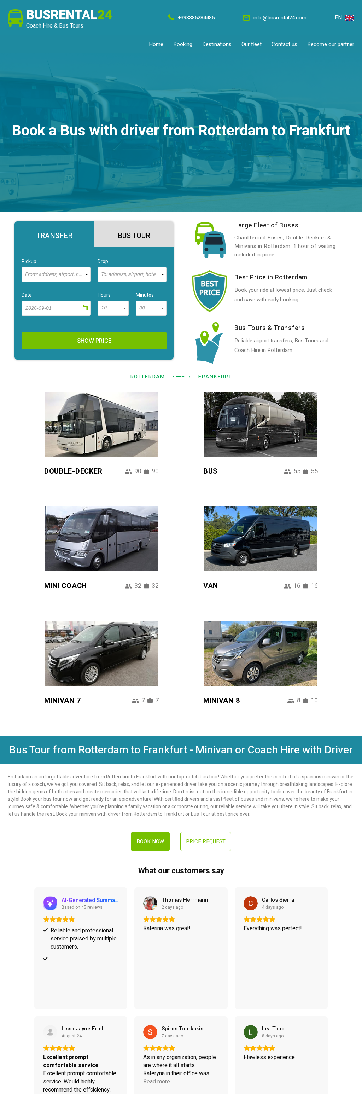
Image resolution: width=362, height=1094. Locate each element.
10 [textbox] (103, 308)
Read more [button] (156, 1082)
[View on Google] (150, 903)
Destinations (217, 44)
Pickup (29, 261)
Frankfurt (215, 377)
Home (156, 44)
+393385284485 (196, 18)
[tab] (54, 234)
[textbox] (56, 274)
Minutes (145, 295)
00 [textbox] (142, 308)
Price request (206, 841)
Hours (104, 295)
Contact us (284, 44)
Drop (103, 261)
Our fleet (251, 44)
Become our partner (330, 44)
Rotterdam (147, 377)
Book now (150, 841)
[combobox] (56, 274)
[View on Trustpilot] (50, 1032)
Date (27, 295)
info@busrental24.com (279, 18)
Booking (182, 44)
